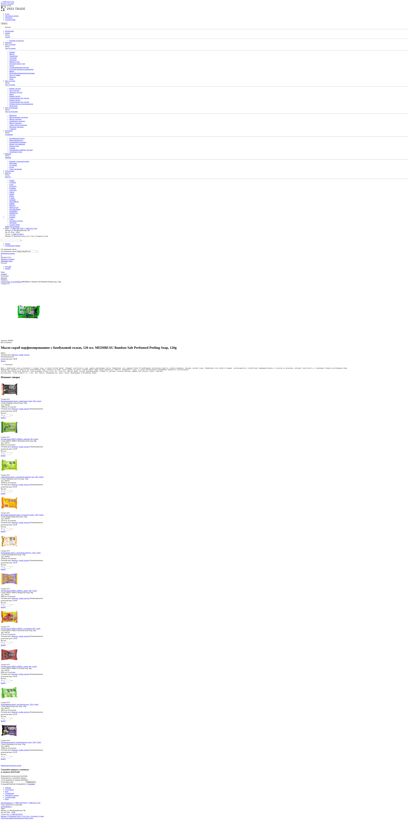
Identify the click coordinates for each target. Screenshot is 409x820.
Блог (7, 791)
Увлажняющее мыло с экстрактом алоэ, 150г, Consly (20, 704)
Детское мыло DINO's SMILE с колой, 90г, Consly (19, 666)
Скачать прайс (10, 20)
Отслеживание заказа (8, 251)
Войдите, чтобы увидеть (21, 355)
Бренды (8, 177)
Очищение (9, 134)
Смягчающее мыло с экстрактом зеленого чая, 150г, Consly (22, 477)
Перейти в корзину (8, 259)
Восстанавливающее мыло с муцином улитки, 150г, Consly (22, 515)
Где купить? (9, 790)
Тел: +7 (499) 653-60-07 (14, 814)
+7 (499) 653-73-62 (7, 2)
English (7, 268)
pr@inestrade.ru (6, 807)
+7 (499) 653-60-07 (17, 234)
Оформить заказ (6, 261)
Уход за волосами (11, 111)
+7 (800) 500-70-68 (16, 228)
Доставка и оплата (12, 16)
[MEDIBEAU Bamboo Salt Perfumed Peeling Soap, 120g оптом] (28, 339)
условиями (31, 784)
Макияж (8, 157)
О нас (7, 14)
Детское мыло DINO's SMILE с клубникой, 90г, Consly (20, 628)
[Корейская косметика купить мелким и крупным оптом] (13, 10)
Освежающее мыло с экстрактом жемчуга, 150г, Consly (21, 553)
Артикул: (4, 340)
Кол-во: (3, 413)
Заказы (7, 244)
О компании (9, 793)
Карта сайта (29, 818)
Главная (12, 217)
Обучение (8, 18)
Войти (3, 253)
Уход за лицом (10, 48)
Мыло (19, 282)
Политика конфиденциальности (12, 818)
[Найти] (21, 240)
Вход (7, 799)
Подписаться (31, 782)
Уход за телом (10, 85)
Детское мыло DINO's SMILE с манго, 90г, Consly (19, 591)
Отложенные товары (12, 246)
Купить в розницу (7, 4)
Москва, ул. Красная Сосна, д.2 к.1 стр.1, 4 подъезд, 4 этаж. (22, 816)
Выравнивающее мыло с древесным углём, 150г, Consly (21, 401)
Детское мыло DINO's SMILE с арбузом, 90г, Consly (19, 439)
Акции (7, 37)
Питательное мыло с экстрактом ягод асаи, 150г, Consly (21, 742)
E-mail (3, 782)
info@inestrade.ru (7, 803)
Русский (8, 267)
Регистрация (10, 253)
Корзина (4, 278)
